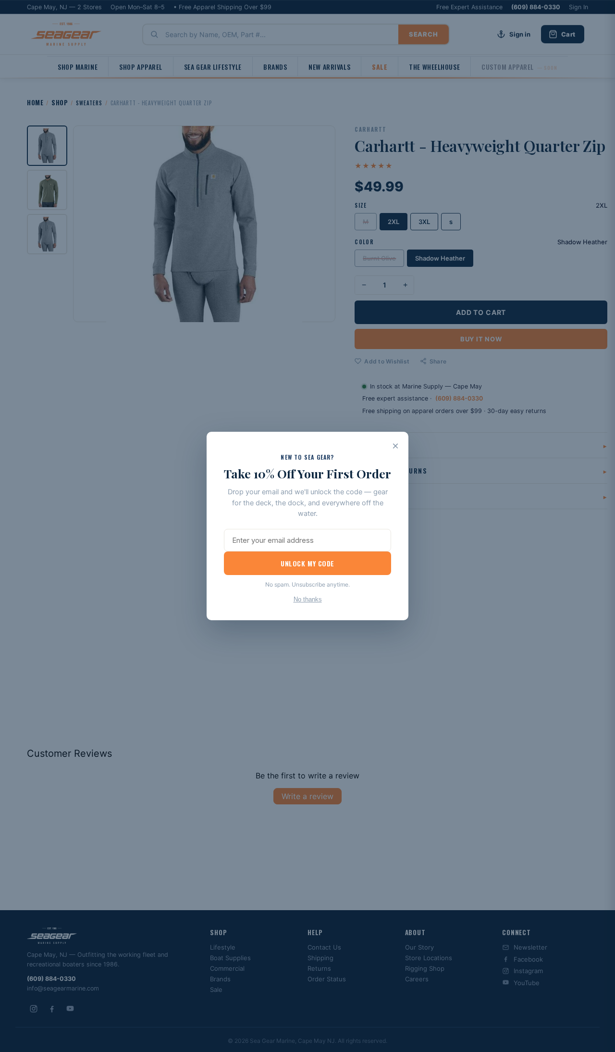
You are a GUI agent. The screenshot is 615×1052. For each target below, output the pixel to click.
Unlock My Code (307, 563)
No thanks (308, 599)
